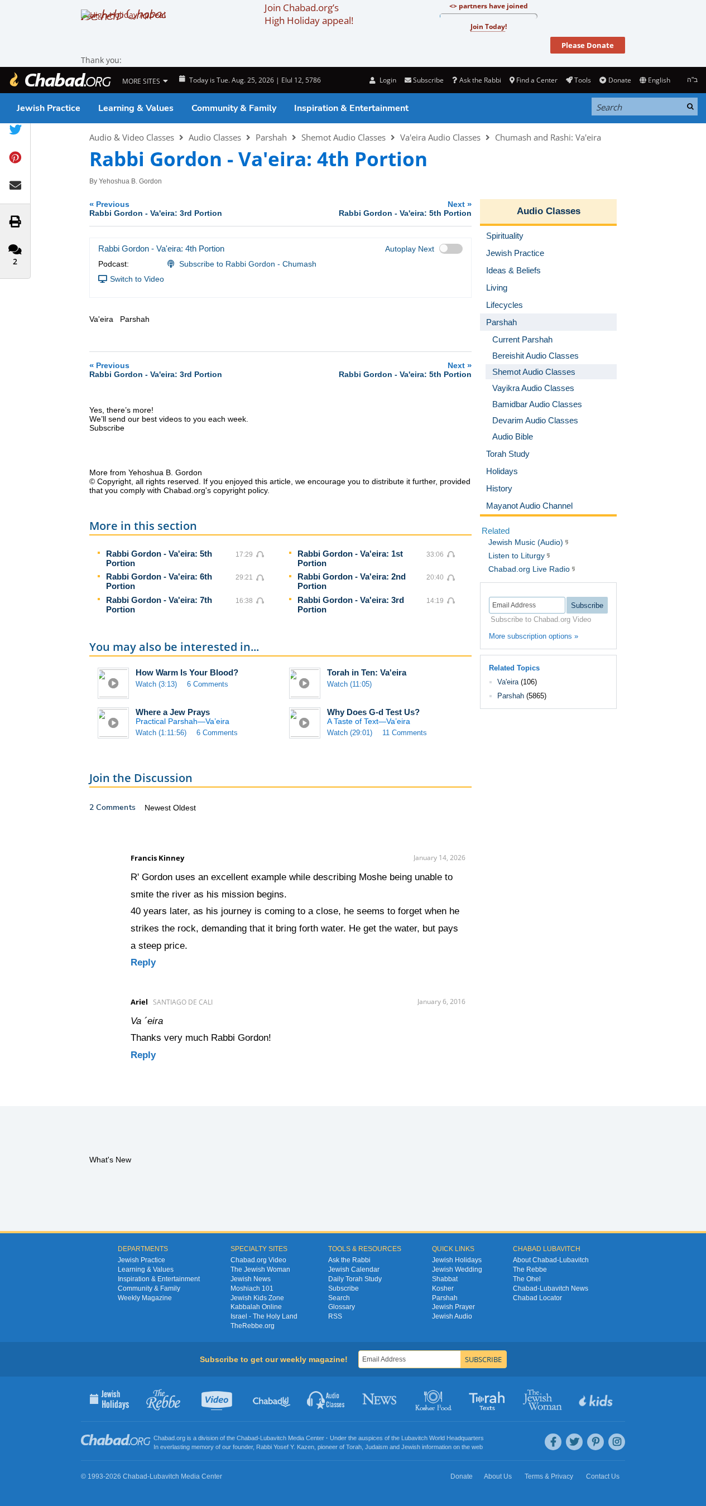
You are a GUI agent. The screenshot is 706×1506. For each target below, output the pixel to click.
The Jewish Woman (260, 1269)
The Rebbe (530, 1269)
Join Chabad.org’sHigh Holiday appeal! (309, 14)
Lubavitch (273, 1438)
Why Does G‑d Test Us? (373, 712)
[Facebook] (553, 1441)
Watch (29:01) (349, 732)
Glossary (341, 1307)
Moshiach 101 (251, 1288)
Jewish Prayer (453, 1307)
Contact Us (602, 1476)
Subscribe (343, 1288)
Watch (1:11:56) (161, 732)
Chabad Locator (537, 1298)
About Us (498, 1476)
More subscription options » (533, 636)
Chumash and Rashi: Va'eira (548, 137)
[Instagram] (616, 1441)
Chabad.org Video (258, 1260)
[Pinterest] (595, 1441)
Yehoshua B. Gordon (130, 181)
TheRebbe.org (252, 1326)
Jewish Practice (48, 108)
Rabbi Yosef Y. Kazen (285, 1447)
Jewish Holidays (457, 1260)
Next (405, 208)
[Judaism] (59, 80)
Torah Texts (488, 1399)
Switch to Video (137, 278)
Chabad (247, 1438)
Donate (619, 80)
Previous (155, 208)
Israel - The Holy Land (263, 1316)
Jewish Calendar (354, 1269)
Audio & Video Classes (131, 137)
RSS (335, 1316)
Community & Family (233, 108)
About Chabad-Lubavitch (551, 1260)
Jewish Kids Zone (257, 1298)
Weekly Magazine (145, 1298)
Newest (159, 807)
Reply (143, 962)
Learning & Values (136, 108)
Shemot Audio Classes (343, 137)
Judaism (376, 1447)
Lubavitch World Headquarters (442, 1438)
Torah (354, 1447)
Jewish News (250, 1279)
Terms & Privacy (549, 1476)
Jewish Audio (452, 1316)
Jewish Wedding (457, 1269)
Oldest (184, 807)
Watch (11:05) (349, 684)
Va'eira (507, 682)
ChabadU (272, 1399)
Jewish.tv (218, 1399)
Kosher (443, 1288)
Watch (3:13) (156, 684)
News (380, 1399)
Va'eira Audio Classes (440, 137)
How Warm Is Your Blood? (187, 672)
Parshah (271, 137)
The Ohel (527, 1279)
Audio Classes (215, 137)
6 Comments (207, 684)
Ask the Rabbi (480, 80)
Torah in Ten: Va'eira (366, 672)
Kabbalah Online (256, 1307)
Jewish (410, 1447)
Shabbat (445, 1279)
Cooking (434, 1399)
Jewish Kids (597, 1399)
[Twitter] (574, 1441)
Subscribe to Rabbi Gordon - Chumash (247, 263)
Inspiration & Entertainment (351, 108)
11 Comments (404, 732)
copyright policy (240, 490)
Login (387, 80)
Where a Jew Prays (173, 712)
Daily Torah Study (355, 1279)
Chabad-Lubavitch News (550, 1288)
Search (339, 1298)
